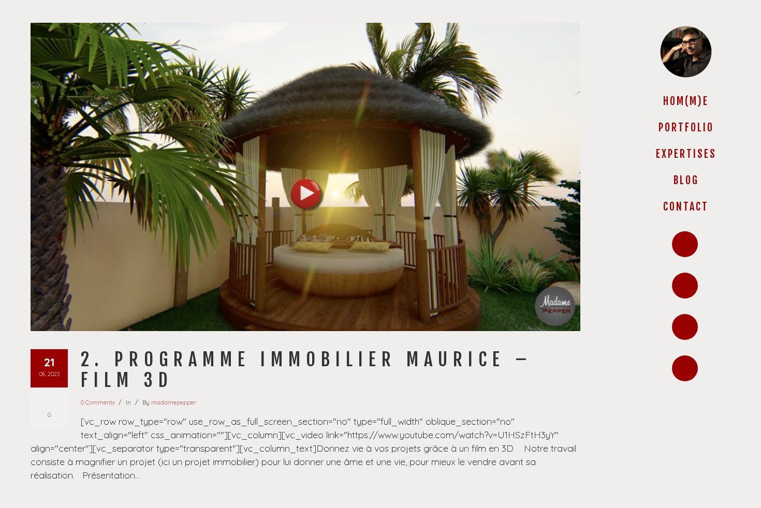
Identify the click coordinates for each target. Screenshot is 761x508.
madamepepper (173, 402)
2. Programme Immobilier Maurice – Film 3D (307, 370)
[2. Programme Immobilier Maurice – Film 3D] (305, 177)
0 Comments (97, 402)
